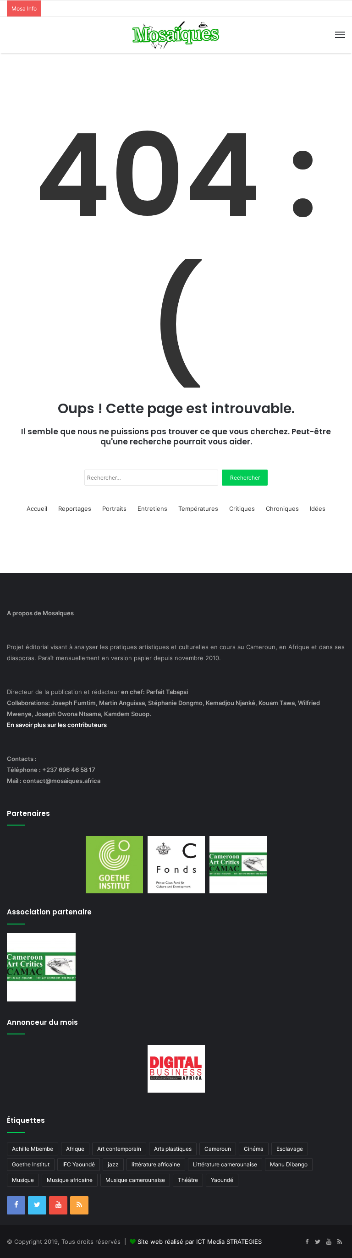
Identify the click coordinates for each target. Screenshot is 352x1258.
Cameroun (217, 1148)
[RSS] (79, 1205)
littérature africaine (156, 1164)
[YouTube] (58, 1205)
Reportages (74, 508)
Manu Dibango (289, 1164)
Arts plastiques (173, 1148)
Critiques (242, 508)
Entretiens (152, 508)
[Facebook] (16, 1205)
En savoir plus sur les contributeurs (57, 724)
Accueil (37, 508)
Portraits (114, 508)
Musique (23, 1179)
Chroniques (282, 508)
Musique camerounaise (135, 1179)
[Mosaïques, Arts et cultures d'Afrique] (176, 35)
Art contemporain (119, 1148)
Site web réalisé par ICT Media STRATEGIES (200, 1241)
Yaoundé (222, 1179)
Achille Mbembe (32, 1148)
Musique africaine (70, 1179)
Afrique (75, 1148)
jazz (113, 1164)
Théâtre (188, 1179)
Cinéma (254, 1148)
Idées (317, 508)
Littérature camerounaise (225, 1164)
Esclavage (289, 1148)
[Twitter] (37, 1205)
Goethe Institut (31, 1164)
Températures (198, 508)
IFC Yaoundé (78, 1164)
